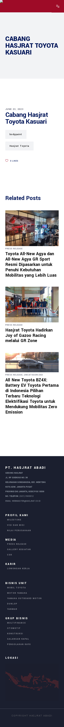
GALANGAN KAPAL (18, 639)
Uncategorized (33, 375)
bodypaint (16, 134)
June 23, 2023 (14, 109)
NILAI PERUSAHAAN (19, 530)
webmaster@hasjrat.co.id (26, 501)
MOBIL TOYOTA (16, 587)
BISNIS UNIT (16, 583)
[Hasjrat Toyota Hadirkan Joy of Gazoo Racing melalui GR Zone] (32, 304)
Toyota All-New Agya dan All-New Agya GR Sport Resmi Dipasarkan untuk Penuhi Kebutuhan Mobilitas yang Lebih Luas (31, 264)
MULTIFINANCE (16, 623)
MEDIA (10, 539)
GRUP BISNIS (16, 618)
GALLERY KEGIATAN (19, 549)
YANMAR (12, 609)
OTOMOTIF (14, 628)
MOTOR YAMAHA (17, 593)
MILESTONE (14, 519)
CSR (9, 554)
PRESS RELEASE (14, 248)
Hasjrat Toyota (19, 146)
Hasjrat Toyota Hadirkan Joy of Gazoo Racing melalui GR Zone (29, 335)
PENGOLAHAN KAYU (19, 644)
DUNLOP (12, 603)
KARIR (10, 564)
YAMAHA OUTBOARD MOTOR (24, 598)
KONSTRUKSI (15, 633)
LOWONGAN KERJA (18, 568)
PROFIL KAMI (16, 515)
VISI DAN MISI (16, 525)
